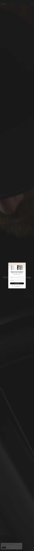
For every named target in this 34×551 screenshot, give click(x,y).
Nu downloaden (17, 283)
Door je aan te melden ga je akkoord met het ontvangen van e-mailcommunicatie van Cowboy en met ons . (17, 286)
